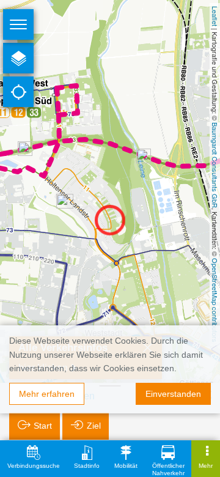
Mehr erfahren (47, 394)
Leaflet (215, 16)
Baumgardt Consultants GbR (215, 165)
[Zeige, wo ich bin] (18, 91)
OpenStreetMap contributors (215, 300)
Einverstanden (173, 394)
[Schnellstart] (18, 58)
